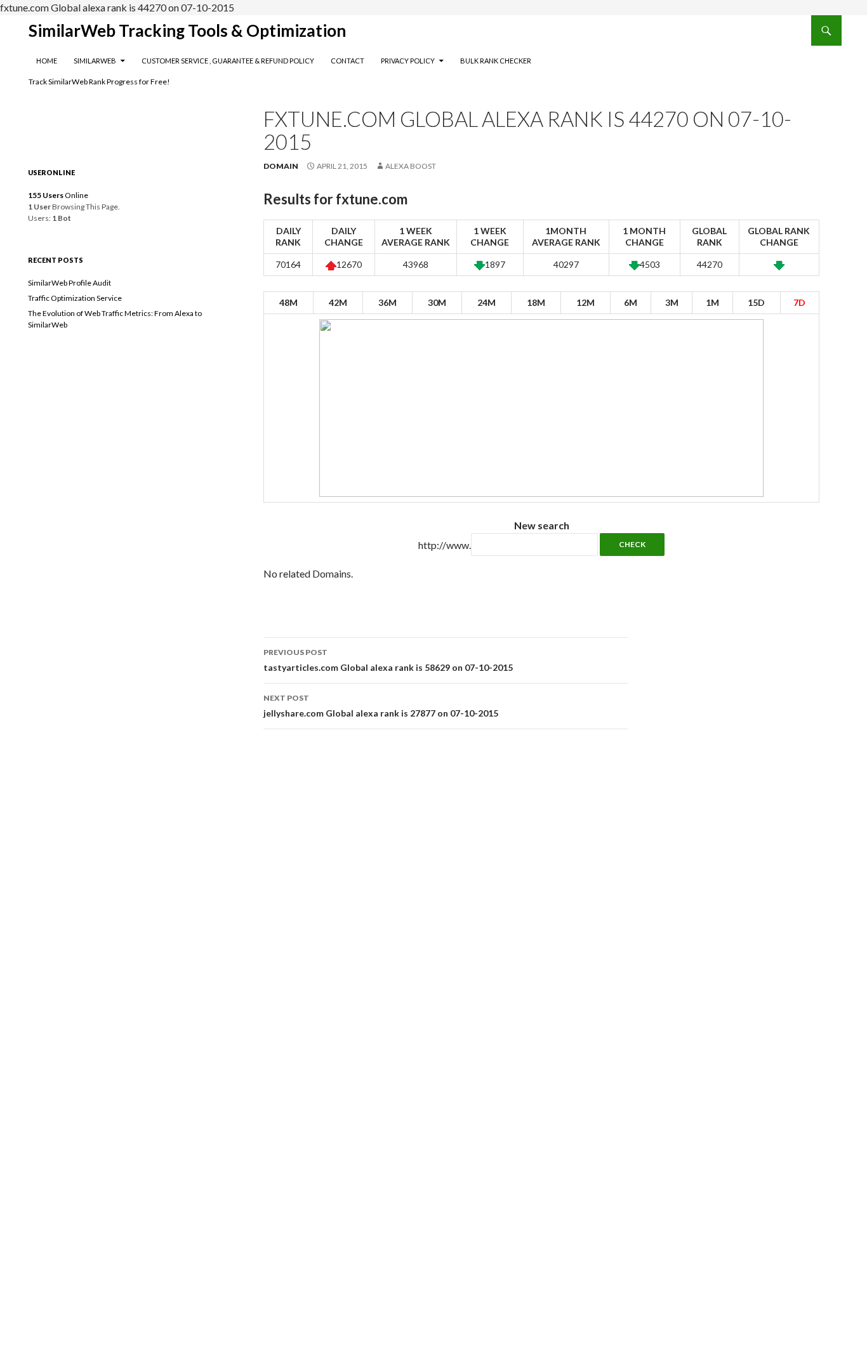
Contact (347, 60)
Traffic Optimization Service (75, 298)
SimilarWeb (95, 60)
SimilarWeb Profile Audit (69, 283)
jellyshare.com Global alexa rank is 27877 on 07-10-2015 (380, 705)
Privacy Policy (408, 60)
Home (46, 60)
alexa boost (410, 166)
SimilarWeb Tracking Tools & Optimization (187, 30)
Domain (280, 166)
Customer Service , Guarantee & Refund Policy (228, 60)
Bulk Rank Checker (495, 60)
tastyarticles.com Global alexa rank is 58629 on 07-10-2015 (388, 660)
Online (58, 195)
